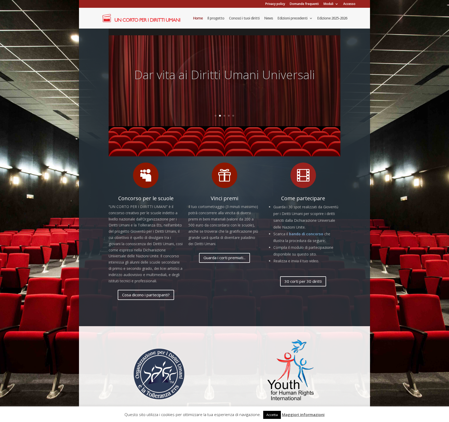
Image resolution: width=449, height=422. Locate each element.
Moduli (328, 4)
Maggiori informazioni (303, 414)
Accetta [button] (272, 414)
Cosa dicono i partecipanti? (146, 294)
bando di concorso (306, 233)
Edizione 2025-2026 (332, 18)
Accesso (349, 4)
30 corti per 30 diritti (303, 281)
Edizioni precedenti (292, 18)
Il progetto (215, 18)
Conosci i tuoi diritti (244, 18)
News (268, 18)
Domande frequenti (304, 4)
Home (198, 18)
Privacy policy (275, 4)
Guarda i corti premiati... (224, 257)
